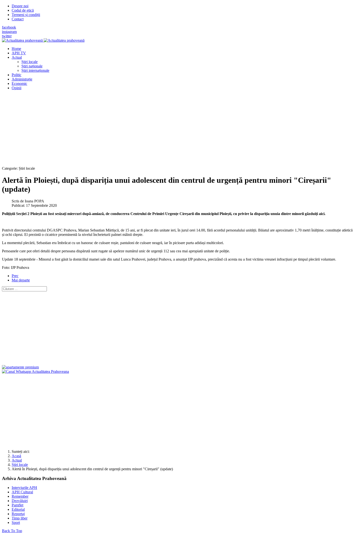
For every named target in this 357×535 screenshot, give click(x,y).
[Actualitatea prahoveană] (43, 40)
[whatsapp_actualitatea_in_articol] (35, 371)
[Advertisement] (147, 128)
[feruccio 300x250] (20, 367)
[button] (17, 57)
